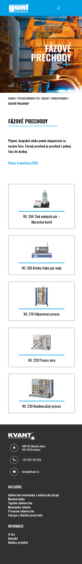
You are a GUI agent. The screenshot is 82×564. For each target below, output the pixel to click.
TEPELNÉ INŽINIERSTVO (20, 503)
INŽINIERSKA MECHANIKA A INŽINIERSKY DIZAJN (33, 495)
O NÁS (11, 534)
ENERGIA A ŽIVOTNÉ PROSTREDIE (25, 515)
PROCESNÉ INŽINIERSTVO (21, 511)
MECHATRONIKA (16, 499)
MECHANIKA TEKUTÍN (19, 507)
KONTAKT (13, 538)
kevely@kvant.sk (30, 472)
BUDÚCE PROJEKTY (18, 542)
